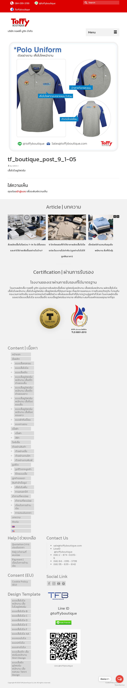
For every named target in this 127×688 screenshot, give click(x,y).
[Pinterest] (63, 583)
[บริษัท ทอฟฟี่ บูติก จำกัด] (63, 22)
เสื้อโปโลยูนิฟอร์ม (35, 291)
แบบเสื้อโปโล (27, 297)
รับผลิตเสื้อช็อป (57, 288)
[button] (117, 216)
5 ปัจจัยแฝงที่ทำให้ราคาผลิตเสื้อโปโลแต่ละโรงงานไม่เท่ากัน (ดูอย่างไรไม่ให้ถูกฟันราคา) (67, 250)
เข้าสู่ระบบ (21, 191)
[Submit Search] (85, 3)
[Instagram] (54, 583)
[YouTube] (59, 583)
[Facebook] (49, 583)
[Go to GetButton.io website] (120, 685)
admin (15, 166)
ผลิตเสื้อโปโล (110, 288)
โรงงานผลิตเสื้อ (18, 288)
